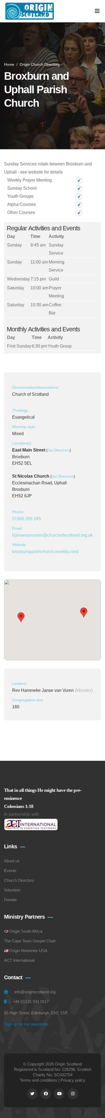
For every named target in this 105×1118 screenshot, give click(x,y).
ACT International (19, 960)
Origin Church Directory (40, 64)
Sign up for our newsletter (26, 1024)
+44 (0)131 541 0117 (31, 1001)
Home (9, 64)
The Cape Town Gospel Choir (30, 941)
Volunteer (12, 890)
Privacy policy (73, 1080)
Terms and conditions (38, 1080)
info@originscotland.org (34, 991)
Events (10, 870)
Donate (10, 899)
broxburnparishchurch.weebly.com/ (45, 551)
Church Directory (19, 880)
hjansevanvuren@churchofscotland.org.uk (52, 535)
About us (12, 861)
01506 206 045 (26, 518)
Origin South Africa (25, 931)
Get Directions (58, 450)
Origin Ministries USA (28, 950)
